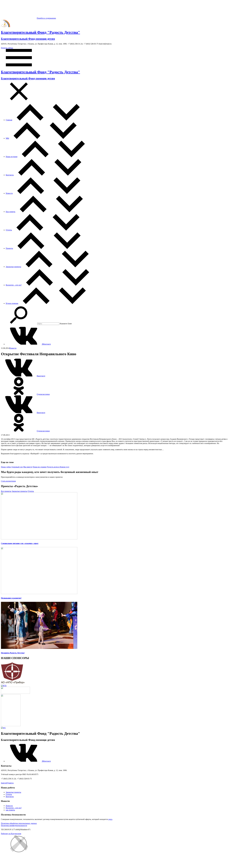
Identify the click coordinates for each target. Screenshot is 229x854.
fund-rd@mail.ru (7, 783)
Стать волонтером (8, 481)
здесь (110, 819)
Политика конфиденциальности (14, 825)
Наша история (11, 157)
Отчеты (9, 230)
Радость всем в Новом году (58, 467)
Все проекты (6, 491)
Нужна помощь (12, 303)
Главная (9, 120)
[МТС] (3, 728)
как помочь (10, 810)
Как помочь (10, 212)
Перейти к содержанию (46, 18)
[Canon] (15, 693)
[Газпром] (11, 726)
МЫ (7, 138)
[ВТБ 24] (3, 686)
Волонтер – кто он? (14, 285)
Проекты (9, 248)
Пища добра (6, 467)
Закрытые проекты (13, 267)
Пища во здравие (40, 467)
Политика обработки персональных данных (19, 823)
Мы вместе (27, 467)
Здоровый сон (17, 467)
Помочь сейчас (7, 48)
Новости (9, 193)
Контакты (10, 175)
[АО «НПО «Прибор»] (13, 683)
